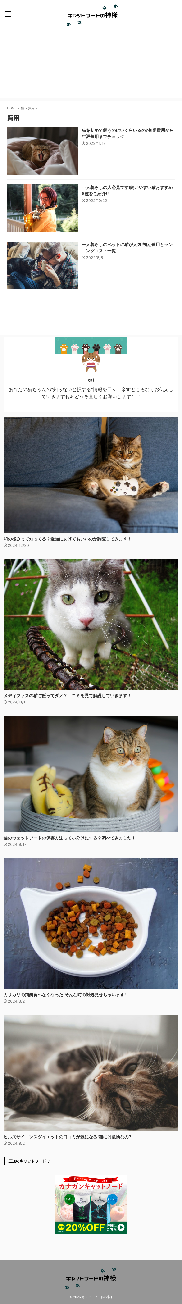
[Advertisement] (91, 65)
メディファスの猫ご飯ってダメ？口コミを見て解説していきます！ (68, 695)
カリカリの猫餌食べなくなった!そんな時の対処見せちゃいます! (65, 994)
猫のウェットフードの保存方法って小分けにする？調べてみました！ (70, 837)
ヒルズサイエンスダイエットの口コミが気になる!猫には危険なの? (67, 1136)
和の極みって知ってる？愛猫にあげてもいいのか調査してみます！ (68, 538)
